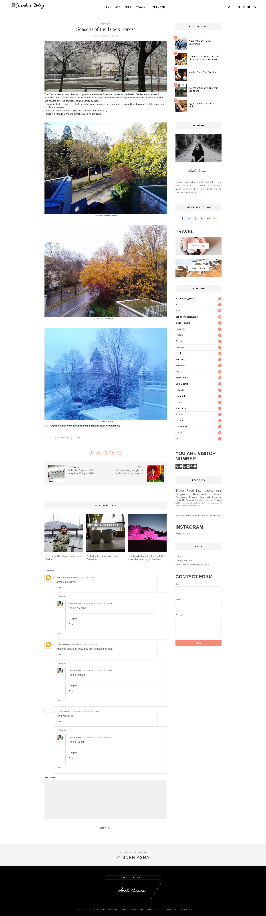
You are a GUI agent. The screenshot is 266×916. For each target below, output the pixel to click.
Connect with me (183, 560)
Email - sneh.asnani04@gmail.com (192, 564)
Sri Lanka (180, 420)
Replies (62, 596)
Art (117, 7)
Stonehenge (181, 426)
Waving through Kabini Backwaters (200, 42)
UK (176, 438)
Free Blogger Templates (174, 909)
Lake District (181, 383)
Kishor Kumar (63, 711)
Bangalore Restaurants (186, 316)
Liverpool (180, 395)
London (179, 402)
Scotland (179, 414)
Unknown (61, 578)
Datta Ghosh (62, 645)
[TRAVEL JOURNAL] (198, 276)
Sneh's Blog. (109, 909)
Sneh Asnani (74, 604)
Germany (180, 359)
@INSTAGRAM (182, 533)
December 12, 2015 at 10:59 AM (97, 604)
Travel (140, 7)
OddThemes (146, 909)
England (179, 334)
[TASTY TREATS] (198, 254)
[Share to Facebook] (91, 452)
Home (107, 7)
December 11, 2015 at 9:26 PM (84, 645)
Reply (58, 587)
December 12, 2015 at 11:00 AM (97, 737)
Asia (177, 310)
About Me (159, 7)
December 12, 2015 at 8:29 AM (86, 711)
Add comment (50, 777)
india (177, 371)
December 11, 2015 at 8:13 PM (81, 578)
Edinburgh (180, 328)
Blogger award (182, 322)
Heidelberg (180, 365)
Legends (179, 389)
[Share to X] (98, 452)
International (63, 438)
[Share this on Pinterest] (105, 452)
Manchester (181, 408)
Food (128, 7)
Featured (179, 347)
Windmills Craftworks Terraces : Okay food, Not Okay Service (204, 58)
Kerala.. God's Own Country (202, 72)
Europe (105, 24)
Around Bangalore (184, 298)
